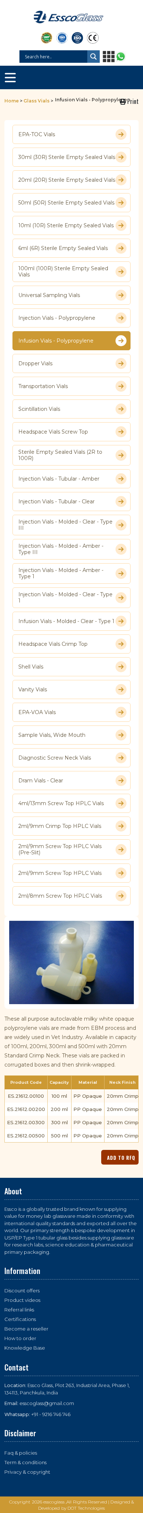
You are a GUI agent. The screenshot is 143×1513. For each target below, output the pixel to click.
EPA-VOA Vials (37, 712)
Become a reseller (26, 1329)
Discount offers (22, 1290)
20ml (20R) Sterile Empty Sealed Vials (66, 180)
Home (11, 101)
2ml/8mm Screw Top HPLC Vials (60, 896)
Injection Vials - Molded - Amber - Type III (60, 549)
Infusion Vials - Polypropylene (56, 340)
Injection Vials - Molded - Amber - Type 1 (60, 573)
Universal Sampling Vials (49, 295)
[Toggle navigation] (10, 77)
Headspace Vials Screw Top (53, 431)
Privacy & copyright (27, 1472)
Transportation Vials (43, 386)
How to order (20, 1338)
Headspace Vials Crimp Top (53, 644)
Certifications (20, 1319)
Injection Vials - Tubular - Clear (56, 501)
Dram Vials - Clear (40, 780)
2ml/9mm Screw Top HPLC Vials (60, 873)
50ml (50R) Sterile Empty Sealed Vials (66, 202)
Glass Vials (36, 101)
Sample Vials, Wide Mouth (51, 735)
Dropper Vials (35, 363)
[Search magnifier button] (93, 56)
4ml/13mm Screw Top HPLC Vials (61, 803)
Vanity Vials (32, 689)
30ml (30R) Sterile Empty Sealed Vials (66, 157)
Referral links (19, 1310)
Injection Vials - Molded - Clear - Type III (65, 525)
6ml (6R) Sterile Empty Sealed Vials (63, 248)
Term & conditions (25, 1462)
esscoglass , (54, 1502)
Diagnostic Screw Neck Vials (54, 757)
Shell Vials (30, 666)
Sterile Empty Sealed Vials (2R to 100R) (60, 455)
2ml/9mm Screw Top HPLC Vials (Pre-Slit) (60, 849)
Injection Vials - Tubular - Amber (58, 478)
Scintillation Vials (39, 409)
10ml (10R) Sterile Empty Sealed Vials (66, 225)
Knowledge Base (24, 1348)
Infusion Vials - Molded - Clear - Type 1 (66, 621)
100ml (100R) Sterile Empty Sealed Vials (63, 271)
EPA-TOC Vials (36, 134)
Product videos (22, 1300)
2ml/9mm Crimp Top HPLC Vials (59, 826)
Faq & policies (20, 1453)
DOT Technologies (86, 1508)
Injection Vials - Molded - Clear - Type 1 (65, 597)
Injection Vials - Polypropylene (56, 318)
